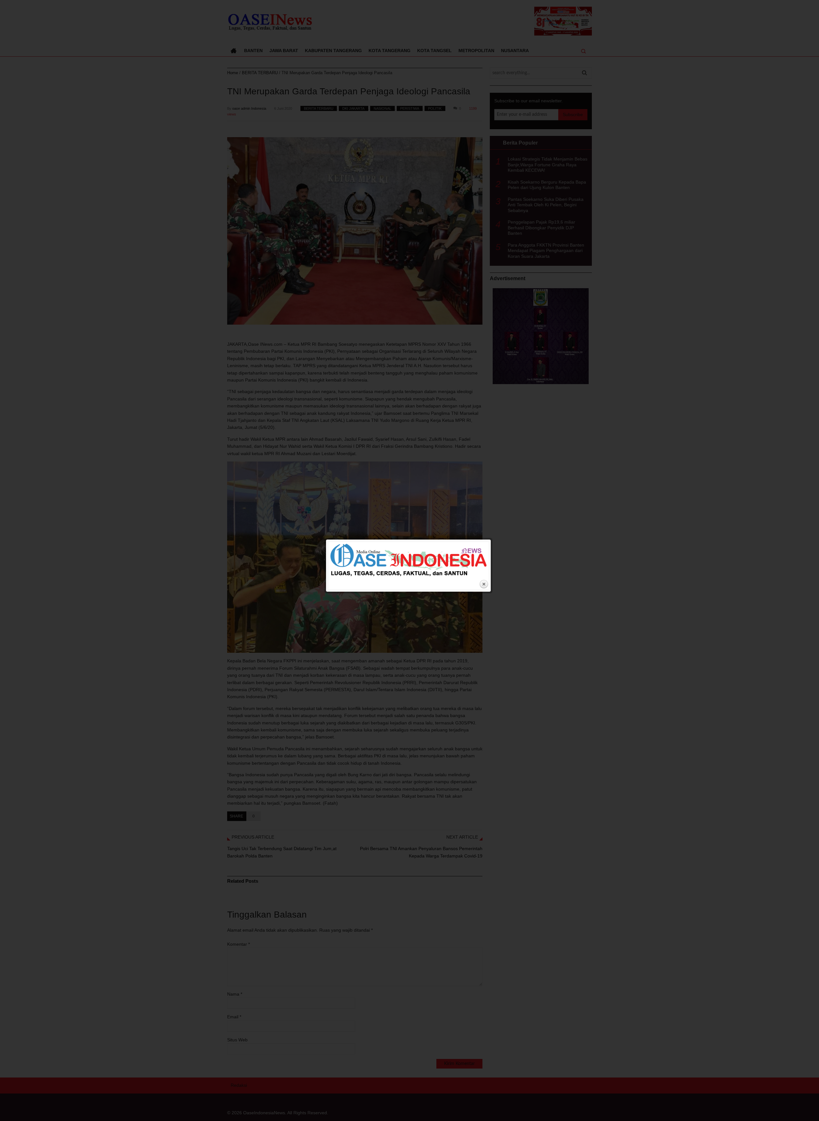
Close (484, 584)
